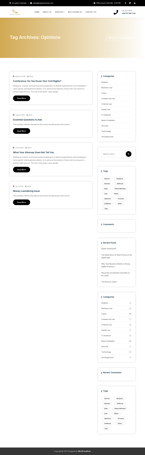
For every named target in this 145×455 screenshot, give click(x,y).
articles (107, 184)
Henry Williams (120, 189)
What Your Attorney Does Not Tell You (33, 152)
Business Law (106, 88)
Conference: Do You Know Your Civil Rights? (37, 81)
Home (37, 12)
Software (107, 204)
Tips (106, 209)
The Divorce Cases (109, 282)
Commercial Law (108, 98)
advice (107, 179)
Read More (21, 98)
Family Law (105, 109)
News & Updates (108, 120)
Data (106, 189)
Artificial (120, 184)
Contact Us (90, 12)
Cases (103, 93)
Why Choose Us (75, 12)
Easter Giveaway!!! (108, 249)
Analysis (104, 82)
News (116, 194)
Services (59, 12)
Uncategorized (107, 137)
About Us (47, 12)
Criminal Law (106, 104)
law (105, 194)
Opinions (107, 199)
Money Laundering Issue (26, 191)
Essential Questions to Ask (27, 119)
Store (120, 204)
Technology (106, 131)
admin (31, 76)
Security (104, 126)
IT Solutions (106, 115)
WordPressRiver (84, 451)
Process (121, 199)
